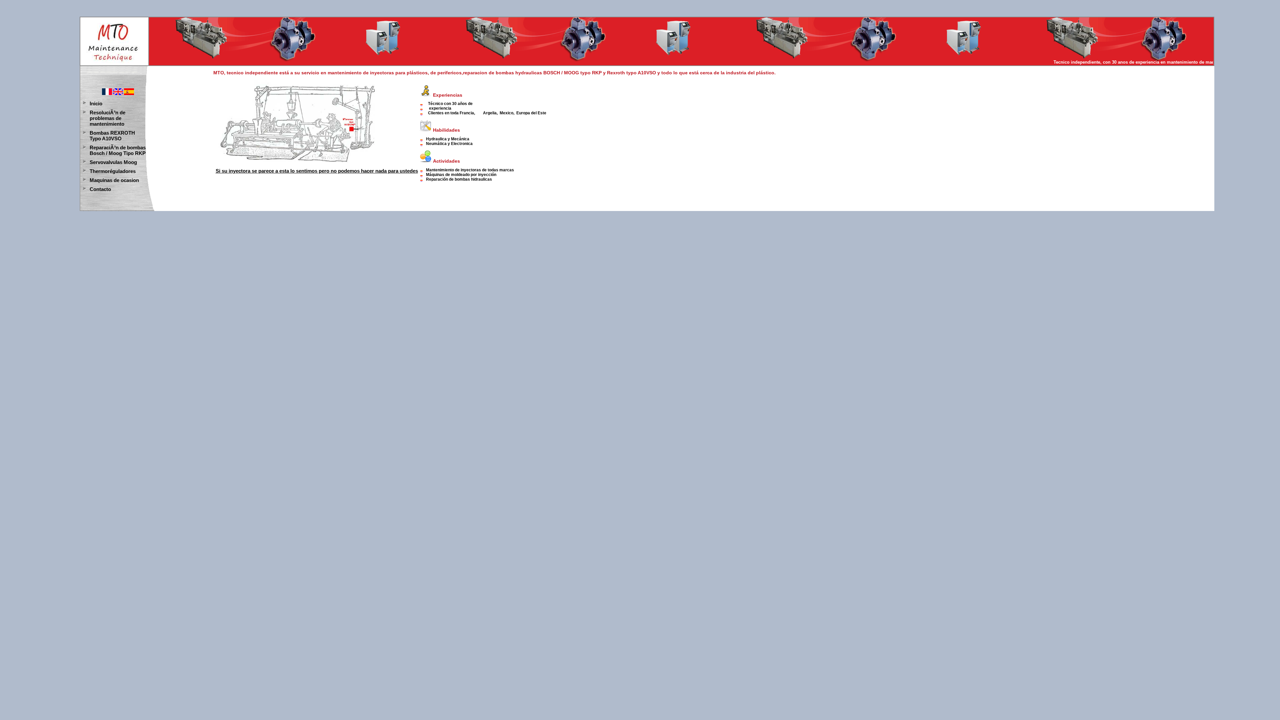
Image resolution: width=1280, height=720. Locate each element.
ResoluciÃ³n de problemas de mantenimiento (107, 118)
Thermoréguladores (113, 171)
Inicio (96, 103)
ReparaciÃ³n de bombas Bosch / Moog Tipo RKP (118, 150)
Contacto (100, 189)
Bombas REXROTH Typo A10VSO (112, 135)
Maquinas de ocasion (114, 180)
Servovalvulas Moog (113, 162)
